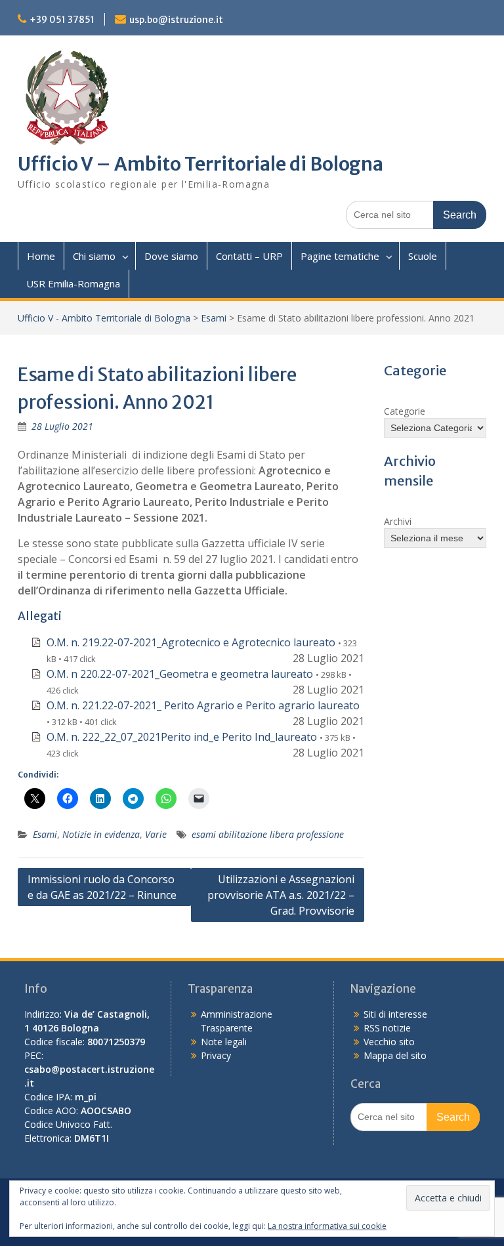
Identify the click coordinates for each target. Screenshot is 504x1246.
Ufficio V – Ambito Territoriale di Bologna (200, 164)
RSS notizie (387, 1028)
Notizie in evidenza (101, 834)
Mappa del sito (395, 1055)
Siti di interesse (395, 1014)
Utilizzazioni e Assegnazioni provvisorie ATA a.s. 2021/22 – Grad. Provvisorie (280, 895)
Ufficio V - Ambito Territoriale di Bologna (104, 318)
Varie (156, 834)
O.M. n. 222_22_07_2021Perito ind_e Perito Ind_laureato (182, 737)
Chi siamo (94, 255)
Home (41, 255)
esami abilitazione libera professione (268, 834)
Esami (213, 318)
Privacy (216, 1055)
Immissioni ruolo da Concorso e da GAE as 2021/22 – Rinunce (102, 887)
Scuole (422, 255)
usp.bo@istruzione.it (176, 20)
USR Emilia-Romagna (73, 283)
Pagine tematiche (340, 255)
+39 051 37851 (62, 20)
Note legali (224, 1041)
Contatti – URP (249, 255)
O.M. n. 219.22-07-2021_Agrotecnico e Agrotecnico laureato (191, 642)
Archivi (397, 521)
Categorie (404, 411)
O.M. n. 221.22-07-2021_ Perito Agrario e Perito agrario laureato (203, 705)
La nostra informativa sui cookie (327, 1226)
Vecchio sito (389, 1041)
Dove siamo (171, 255)
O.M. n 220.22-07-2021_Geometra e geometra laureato (180, 674)
